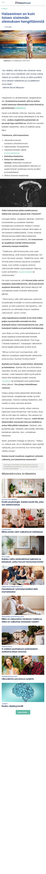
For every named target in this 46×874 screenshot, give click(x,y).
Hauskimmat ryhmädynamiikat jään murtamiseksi (20, 590)
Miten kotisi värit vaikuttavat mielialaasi (22, 532)
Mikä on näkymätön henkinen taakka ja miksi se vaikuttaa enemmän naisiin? (22, 620)
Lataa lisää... (23, 712)
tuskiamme (20, 108)
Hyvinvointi (6, 529)
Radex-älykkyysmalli (12, 706)
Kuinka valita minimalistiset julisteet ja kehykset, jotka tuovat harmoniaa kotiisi (22, 560)
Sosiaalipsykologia (9, 676)
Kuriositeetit (7, 646)
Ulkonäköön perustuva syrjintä (18, 679)
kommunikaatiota (11, 153)
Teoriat (5, 704)
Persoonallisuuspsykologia (13, 616)
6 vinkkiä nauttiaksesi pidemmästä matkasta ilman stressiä (20, 650)
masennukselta (25, 272)
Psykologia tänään (9, 499)
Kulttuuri (5, 8)
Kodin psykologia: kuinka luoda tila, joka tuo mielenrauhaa (23, 503)
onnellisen (6, 381)
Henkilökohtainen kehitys (12, 587)
